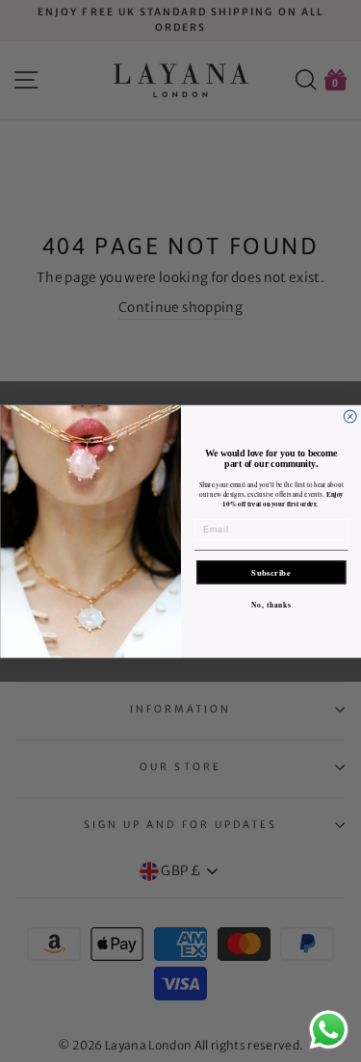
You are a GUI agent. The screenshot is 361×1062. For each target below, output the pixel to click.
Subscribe (271, 572)
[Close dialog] (350, 416)
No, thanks (271, 604)
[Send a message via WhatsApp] (328, 1029)
